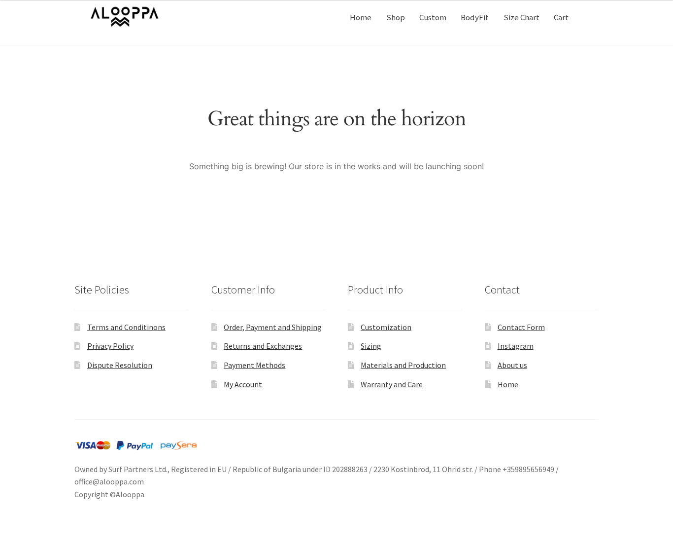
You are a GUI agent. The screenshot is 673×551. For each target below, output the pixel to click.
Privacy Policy (110, 346)
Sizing (371, 346)
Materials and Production (403, 365)
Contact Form (521, 327)
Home (360, 17)
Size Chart (521, 17)
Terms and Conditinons (126, 327)
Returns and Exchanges (263, 346)
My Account (243, 384)
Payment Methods (254, 365)
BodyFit (475, 17)
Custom (432, 17)
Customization (386, 327)
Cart (561, 17)
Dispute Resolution (119, 365)
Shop (395, 17)
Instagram (516, 346)
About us (512, 365)
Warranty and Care (392, 384)
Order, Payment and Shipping (273, 327)
